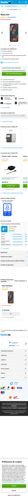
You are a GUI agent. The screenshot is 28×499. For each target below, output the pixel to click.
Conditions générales (19, 412)
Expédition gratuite (10, 189)
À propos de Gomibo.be (7, 410)
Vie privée (15, 410)
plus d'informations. (22, 408)
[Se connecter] (19, 2)
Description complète (7, 121)
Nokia (2, 12)
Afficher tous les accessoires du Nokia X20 (12, 147)
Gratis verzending (10, 317)
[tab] (9, 45)
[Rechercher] (25, 6)
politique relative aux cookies (17, 482)
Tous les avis (5, 248)
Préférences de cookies (9, 412)
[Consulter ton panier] (25, 2)
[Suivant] (25, 32)
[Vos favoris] (22, 2)
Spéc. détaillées (6, 107)
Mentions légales (22, 410)
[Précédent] (2, 32)
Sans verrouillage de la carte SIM (10, 62)
